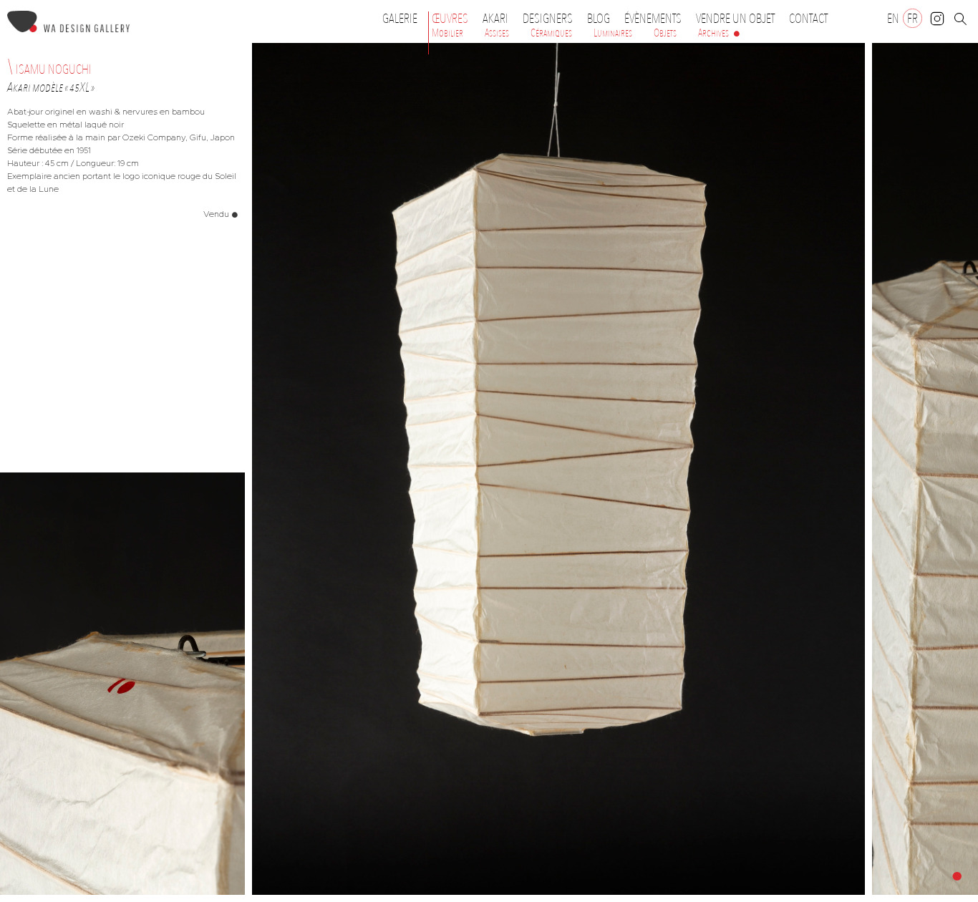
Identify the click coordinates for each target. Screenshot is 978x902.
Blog (598, 18)
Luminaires (613, 33)
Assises (497, 33)
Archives (713, 33)
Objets (665, 33)
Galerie (399, 18)
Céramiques (551, 33)
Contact (808, 18)
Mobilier (447, 33)
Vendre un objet (735, 18)
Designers (548, 18)
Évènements (653, 18)
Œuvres (450, 18)
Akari (495, 18)
